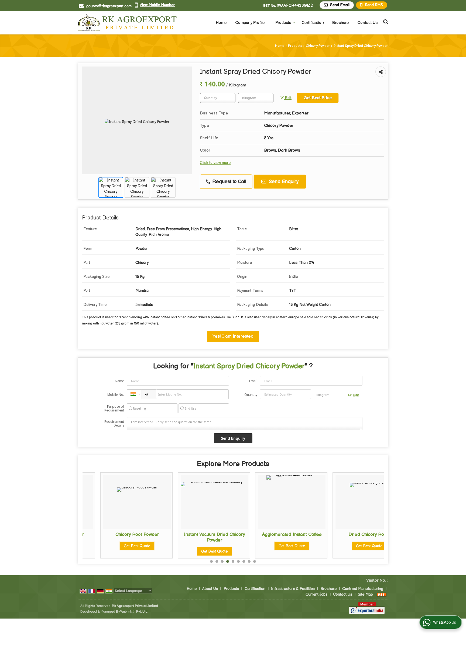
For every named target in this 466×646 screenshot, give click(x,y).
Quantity (250, 394)
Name (119, 381)
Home (221, 22)
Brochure (340, 22)
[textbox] (255, 98)
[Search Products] (385, 22)
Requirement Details (114, 423)
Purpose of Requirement (114, 408)
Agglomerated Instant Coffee (274, 534)
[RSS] (381, 594)
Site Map (365, 594)
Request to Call (228, 182)
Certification (312, 22)
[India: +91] (134, 394)
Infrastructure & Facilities (293, 588)
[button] (157, 5)
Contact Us (367, 22)
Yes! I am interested (233, 336)
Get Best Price (318, 97)
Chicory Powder (318, 46)
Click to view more (215, 163)
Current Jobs (316, 594)
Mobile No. (115, 394)
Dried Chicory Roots (351, 534)
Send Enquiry (283, 182)
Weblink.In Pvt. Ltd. (134, 612)
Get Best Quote (119, 546)
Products (283, 22)
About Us (210, 588)
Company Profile (250, 22)
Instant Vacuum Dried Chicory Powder (196, 537)
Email (253, 381)
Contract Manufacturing (362, 588)
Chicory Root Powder (119, 534)
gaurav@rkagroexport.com (109, 6)
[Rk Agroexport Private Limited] (127, 23)
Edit (288, 98)
